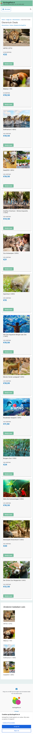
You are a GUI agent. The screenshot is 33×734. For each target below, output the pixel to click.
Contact (16, 711)
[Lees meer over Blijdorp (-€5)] (9, 633)
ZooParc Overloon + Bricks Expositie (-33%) (15, 211)
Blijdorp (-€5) (7, 89)
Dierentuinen (5, 25)
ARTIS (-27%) (7, 48)
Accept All (16, 726)
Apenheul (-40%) (9, 294)
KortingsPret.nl (9, 2)
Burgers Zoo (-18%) (9, 458)
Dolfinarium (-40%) (9, 129)
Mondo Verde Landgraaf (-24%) (13, 377)
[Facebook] (16, 689)
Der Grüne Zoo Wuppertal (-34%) (14, 580)
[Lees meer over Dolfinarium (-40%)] (9, 650)
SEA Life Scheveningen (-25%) (13, 499)
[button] (30, 9)
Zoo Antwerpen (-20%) (11, 253)
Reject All (16, 730)
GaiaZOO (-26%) (8, 170)
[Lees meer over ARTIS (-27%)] (9, 616)
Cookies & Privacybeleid (9, 722)
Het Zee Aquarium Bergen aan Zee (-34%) (14, 335)
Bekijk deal (8, 64)
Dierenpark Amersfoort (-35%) (13, 539)
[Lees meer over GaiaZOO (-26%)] (9, 667)
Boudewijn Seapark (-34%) (12, 417)
